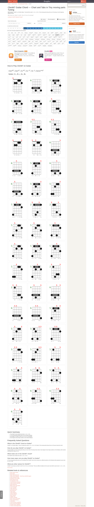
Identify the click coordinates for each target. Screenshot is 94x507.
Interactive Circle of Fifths (15, 478)
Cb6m (9, 35)
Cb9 (35, 45)
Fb (33, 28)
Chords (9, 3)
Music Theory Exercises (14, 474)
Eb (30, 28)
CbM (17, 35)
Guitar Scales (12, 491)
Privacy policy (83, 505)
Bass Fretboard (13, 495)
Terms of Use (77, 505)
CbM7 (32, 37)
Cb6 (65, 32)
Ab (38, 28)
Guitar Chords (14, 3)
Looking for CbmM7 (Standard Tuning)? (15, 17)
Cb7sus (24, 41)
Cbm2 (61, 32)
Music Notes (12, 473)
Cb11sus (19, 45)
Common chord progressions (15, 505)
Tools (16, 1)
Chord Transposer (13, 486)
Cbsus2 (26, 32)
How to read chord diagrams (15, 503)
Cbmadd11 (50, 45)
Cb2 (48, 32)
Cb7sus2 (53, 39)
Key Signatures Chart (14, 480)
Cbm (12, 32)
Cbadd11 (44, 45)
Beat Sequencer (13, 490)
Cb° (22, 32)
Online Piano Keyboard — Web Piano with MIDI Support (20, 476)
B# (60, 28)
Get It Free (18, 59)
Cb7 (21, 35)
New (11, 1)
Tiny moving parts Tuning (22, 3)
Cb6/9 (13, 35)
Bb (41, 28)
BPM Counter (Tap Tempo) (15, 485)
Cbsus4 (36, 32)
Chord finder (12, 501)
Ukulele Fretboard (13, 493)
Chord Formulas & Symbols (15, 482)
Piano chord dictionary (14, 499)
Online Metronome (13, 489)
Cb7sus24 (59, 39)
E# (49, 28)
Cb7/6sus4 (37, 39)
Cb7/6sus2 (31, 39)
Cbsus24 (44, 32)
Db (27, 28)
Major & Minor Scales (14, 472)
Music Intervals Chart (14, 479)
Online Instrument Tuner (14, 477)
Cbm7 (36, 37)
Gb (36, 28)
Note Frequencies (13, 484)
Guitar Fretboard (13, 492)
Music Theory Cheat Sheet (15, 498)
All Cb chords (9, 467)
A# (58, 28)
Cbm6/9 (30, 45)
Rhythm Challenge (13, 497)
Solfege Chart (12, 496)
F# (52, 28)
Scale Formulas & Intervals (15, 483)
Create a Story (77, 23)
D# (47, 28)
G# (55, 28)
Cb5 (40, 32)
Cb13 (39, 45)
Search (29, 23)
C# (44, 28)
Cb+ (15, 32)
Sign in (84, 1)
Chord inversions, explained (15, 502)
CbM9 (46, 43)
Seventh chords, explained (15, 504)
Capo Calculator (13, 487)
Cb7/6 (26, 39)
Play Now (77, 42)
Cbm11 (36, 43)
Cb (24, 28)
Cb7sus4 (48, 39)
